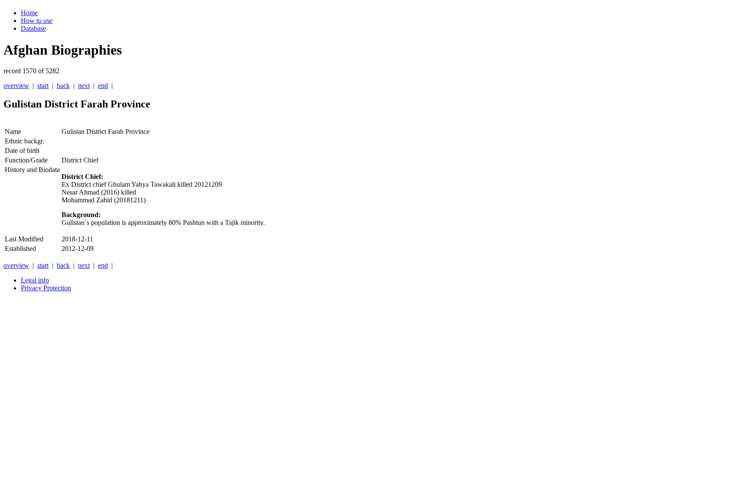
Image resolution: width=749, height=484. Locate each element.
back (63, 85)
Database (33, 28)
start (43, 85)
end (103, 85)
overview (16, 85)
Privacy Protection (46, 288)
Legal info (35, 280)
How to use (36, 20)
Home (29, 12)
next (84, 85)
